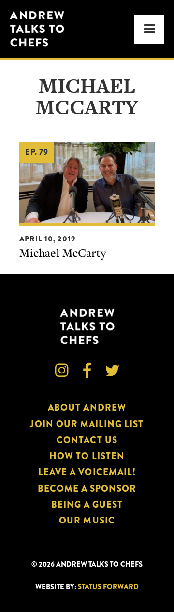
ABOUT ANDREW (87, 407)
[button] (149, 29)
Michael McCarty (62, 252)
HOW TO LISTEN (87, 456)
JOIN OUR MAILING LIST (87, 424)
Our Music (87, 520)
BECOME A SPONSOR (87, 488)
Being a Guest (87, 504)
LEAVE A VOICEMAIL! (87, 471)
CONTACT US (87, 440)
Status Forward (108, 587)
